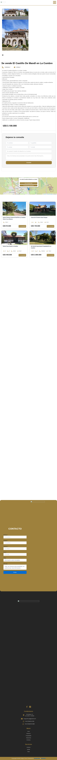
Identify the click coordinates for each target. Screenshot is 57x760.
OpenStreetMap (50, 194)
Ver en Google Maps (28, 183)
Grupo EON (37, 758)
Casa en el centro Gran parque (39, 217)
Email (5, 552)
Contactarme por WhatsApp (28, 185)
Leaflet (44, 194)
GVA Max (43, 758)
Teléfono (5, 546)
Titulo (4, 558)
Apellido (5, 540)
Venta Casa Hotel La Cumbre (10, 246)
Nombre (5, 534)
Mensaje (5, 563)
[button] (28, 189)
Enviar (15, 572)
